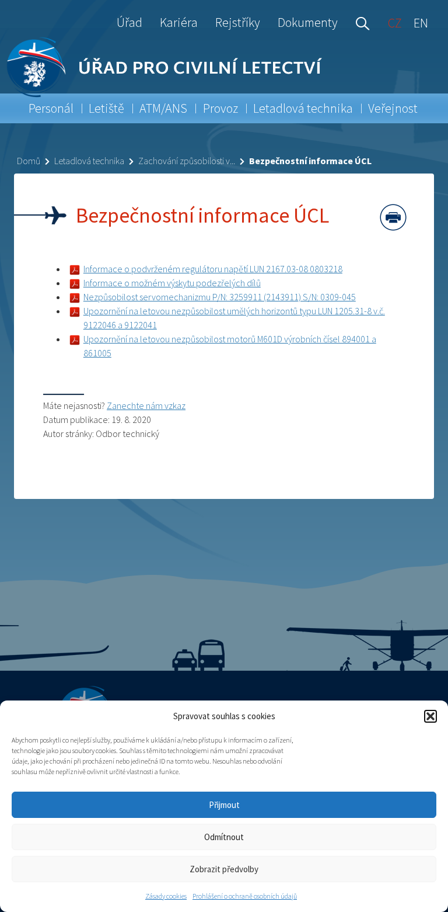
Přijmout (224, 804)
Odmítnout (224, 836)
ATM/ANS (163, 108)
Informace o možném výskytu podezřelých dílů (172, 283)
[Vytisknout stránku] (393, 217)
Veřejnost (393, 108)
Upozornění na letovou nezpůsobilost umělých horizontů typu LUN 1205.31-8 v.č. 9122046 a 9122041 (234, 318)
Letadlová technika (303, 108)
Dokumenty (308, 22)
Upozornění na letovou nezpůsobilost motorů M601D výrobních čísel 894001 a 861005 (229, 346)
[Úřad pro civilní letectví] (35, 67)
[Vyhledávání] (359, 22)
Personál (51, 108)
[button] (430, 716)
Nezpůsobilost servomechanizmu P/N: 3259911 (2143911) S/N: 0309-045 (219, 297)
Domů (28, 161)
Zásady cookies (166, 896)
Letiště (106, 108)
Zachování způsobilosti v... (186, 161)
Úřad (129, 22)
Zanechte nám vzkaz (146, 405)
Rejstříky (237, 22)
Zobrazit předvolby (224, 869)
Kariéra (179, 22)
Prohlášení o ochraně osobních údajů (244, 896)
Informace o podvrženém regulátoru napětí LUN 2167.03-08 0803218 (212, 269)
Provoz (220, 108)
